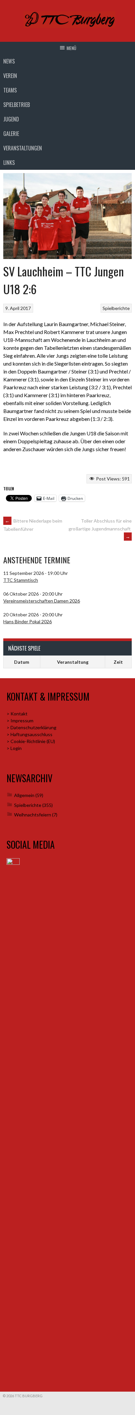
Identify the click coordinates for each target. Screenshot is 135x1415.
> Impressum (20, 720)
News (9, 61)
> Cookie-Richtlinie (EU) (31, 741)
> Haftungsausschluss (29, 734)
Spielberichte (116, 308)
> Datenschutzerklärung (31, 727)
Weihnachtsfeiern (32, 814)
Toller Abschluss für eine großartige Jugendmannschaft (100, 528)
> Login (14, 748)
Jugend (11, 119)
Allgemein (24, 795)
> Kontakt (17, 713)
